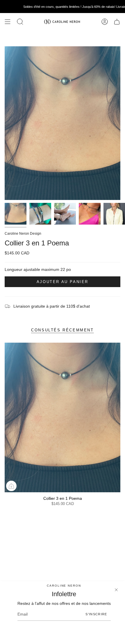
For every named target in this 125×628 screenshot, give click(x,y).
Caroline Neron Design (23, 234)
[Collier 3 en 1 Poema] (62, 417)
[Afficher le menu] (7, 21)
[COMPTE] (104, 21)
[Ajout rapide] (11, 486)
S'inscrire (96, 614)
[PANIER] (116, 21)
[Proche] (116, 590)
